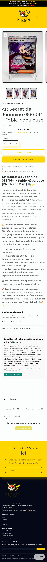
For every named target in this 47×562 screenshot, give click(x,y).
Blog (3, 522)
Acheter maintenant (23, 159)
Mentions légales (6, 558)
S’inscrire (41, 549)
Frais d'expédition (19, 132)
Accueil (4, 517)
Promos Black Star (7, 535)
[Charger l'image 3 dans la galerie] (25, 93)
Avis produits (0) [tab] (13, 409)
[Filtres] (4, 416)
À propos (4, 519)
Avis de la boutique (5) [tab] (34, 409)
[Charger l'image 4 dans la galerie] (33, 93)
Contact (4, 524)
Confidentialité (16, 558)
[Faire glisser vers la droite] (44, 94)
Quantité (5, 138)
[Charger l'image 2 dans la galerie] (17, 93)
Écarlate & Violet (7, 533)
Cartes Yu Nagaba (7, 538)
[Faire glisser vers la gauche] (2, 94)
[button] (4, 17)
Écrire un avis (23, 428)
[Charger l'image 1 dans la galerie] (9, 93)
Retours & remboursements (28, 558)
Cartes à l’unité (7, 531)
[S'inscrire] (39, 470)
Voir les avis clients (13, 374)
